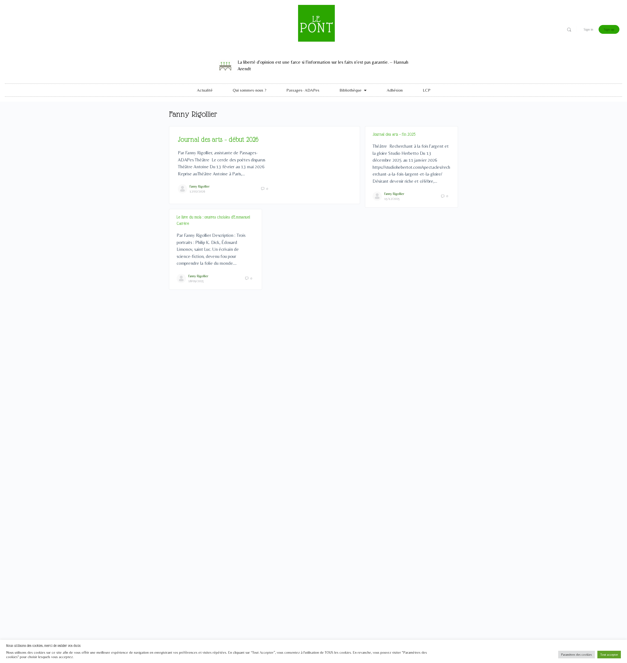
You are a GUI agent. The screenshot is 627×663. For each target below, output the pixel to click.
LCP (426, 90)
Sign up (609, 29)
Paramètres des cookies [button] (576, 654)
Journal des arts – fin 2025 (394, 134)
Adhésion (395, 90)
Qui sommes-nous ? (249, 90)
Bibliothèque (350, 90)
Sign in (588, 29)
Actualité (205, 90)
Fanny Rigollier (199, 186)
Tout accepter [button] (609, 654)
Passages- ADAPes (302, 90)
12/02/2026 (197, 191)
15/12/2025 (392, 199)
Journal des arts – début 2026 (218, 139)
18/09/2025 (196, 281)
